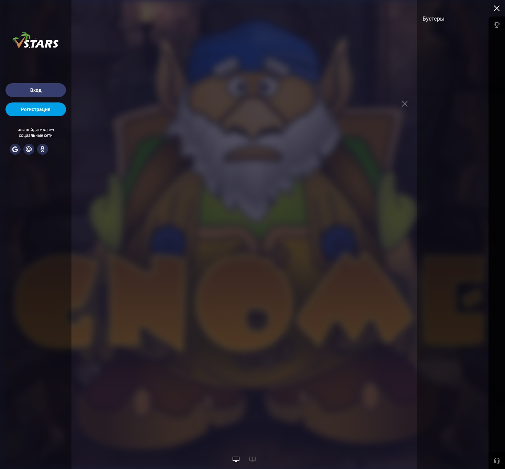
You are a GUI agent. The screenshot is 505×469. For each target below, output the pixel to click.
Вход (36, 90)
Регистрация (35, 109)
